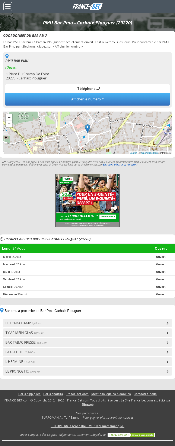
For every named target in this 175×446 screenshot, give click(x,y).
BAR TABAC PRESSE (26, 342)
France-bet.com (77, 394)
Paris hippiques (29, 394)
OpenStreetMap (149, 152)
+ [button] (9, 117)
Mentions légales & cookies (111, 394)
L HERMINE (20, 361)
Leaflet (133, 152)
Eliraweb (87, 404)
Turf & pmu (71, 417)
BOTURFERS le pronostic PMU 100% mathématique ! (87, 426)
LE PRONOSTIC (22, 371)
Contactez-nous (145, 394)
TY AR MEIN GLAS (24, 332)
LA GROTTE (20, 352)
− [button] (9, 124)
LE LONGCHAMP (23, 323)
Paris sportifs (53, 394)
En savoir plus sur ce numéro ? (120, 164)
